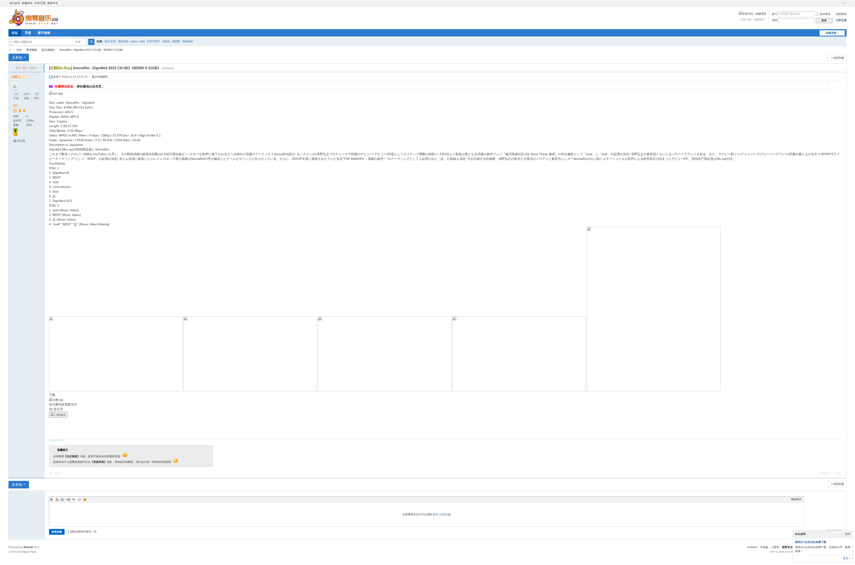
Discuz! (28, 547)
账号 (774, 14)
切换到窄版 (845, 3)
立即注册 (841, 20)
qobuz (134, 41)
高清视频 (31, 49)
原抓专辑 (123, 41)
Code (79, 499)
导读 (28, 33)
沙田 (14, 76)
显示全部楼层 (100, 76)
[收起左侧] (44, 67)
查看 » (846, 558)
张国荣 (176, 41)
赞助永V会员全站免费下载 (810, 542)
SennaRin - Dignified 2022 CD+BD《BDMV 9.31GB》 (91, 49)
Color (57, 499)
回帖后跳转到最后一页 (83, 531)
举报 (838, 473)
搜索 (77, 41)
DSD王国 (39, 3)
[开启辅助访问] (840, 3)
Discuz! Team (29, 552)
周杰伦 (166, 41)
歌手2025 (110, 41)
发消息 (21, 140)
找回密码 (841, 14)
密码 (774, 20)
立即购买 (60, 415)
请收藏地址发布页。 (91, 86)
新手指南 (44, 33)
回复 (56, 473)
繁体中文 (52, 3)
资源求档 (98, 461)
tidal (142, 41)
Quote (73, 499)
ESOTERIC (153, 41)
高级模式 (796, 499)
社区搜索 (72, 456)
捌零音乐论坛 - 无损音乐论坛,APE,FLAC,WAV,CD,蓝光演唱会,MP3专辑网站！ (10, 50)
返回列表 (838, 57)
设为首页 (14, 3)
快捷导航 (831, 33)
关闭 (847, 534)
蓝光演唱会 (48, 49)
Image (62, 499)
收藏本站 (27, 3)
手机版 (764, 547)
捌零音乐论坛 (790, 547)
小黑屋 (775, 547)
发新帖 (17, 57)
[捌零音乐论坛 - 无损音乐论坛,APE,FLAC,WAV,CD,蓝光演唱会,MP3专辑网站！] (33, 17)
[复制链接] (168, 68)
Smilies (85, 499)
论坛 (15, 33)
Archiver (752, 547)
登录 (435, 514)
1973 (26, 94)
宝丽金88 (187, 41)
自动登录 (825, 14)
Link (68, 499)
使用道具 (824, 473)
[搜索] (91, 42)
